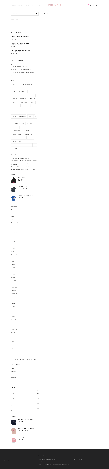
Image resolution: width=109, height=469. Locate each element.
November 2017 (14, 322)
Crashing (15, 98)
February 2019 (13, 277)
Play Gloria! (26, 75)
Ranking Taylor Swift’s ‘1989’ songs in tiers (25, 72)
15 (49, 13)
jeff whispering (16, 109)
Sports (12, 226)
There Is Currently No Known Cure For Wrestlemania (21, 166)
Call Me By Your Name (17, 95)
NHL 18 (14, 120)
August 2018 (13, 296)
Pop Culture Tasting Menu (18, 123)
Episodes (13, 209)
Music (12, 219)
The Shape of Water (17, 141)
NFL (36, 116)
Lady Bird (25, 109)
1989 (13, 87)
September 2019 (14, 254)
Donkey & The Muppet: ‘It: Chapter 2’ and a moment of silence (23, 169)
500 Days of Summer (27, 84)
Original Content (14, 222)
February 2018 (13, 316)
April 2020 (13, 248)
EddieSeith (15, 63)
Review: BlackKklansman (24, 63)
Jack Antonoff (16, 105)
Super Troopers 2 (16, 130)
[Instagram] (8, 460)
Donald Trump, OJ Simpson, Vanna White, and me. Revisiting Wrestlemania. (21, 51)
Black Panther (30, 87)
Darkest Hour (23, 98)
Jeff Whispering (14, 213)
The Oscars (15, 137)
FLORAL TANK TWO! (28, 69)
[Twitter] (5, 460)
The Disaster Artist (28, 134)
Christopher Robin (30, 95)
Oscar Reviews (22, 120)
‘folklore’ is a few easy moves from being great (20, 158)
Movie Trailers (22, 116)
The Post (23, 137)
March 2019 (13, 274)
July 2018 (13, 300)
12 (47, 13)
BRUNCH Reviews (22, 91)
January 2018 (13, 319)
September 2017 (14, 329)
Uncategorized (14, 232)
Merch (12, 341)
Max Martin (30, 112)
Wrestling (15, 148)
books (14, 91)
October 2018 (13, 290)
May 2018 (13, 306)
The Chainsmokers (17, 134)
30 (51, 13)
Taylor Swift (26, 130)
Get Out (32, 102)
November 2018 (14, 287)
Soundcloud (13, 371)
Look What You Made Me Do (19, 112)
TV (11, 229)
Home (12, 338)
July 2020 (13, 245)
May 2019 (13, 267)
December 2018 (14, 283)
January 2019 (13, 280)
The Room (30, 137)
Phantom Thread (32, 120)
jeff (33, 105)
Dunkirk (14, 102)
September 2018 (14, 293)
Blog (12, 348)
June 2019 (13, 264)
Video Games (13, 235)
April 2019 (13, 270)
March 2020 (13, 251)
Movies (14, 116)
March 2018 (13, 313)
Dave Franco (32, 98)
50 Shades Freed (16, 84)
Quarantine (30, 123)
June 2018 (13, 303)
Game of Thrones (23, 102)
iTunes (12, 368)
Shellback (32, 127)
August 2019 (13, 258)
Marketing (13, 23)
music (30, 116)
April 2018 (13, 309)
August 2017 (13, 332)
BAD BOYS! (26, 66)
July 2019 (13, 261)
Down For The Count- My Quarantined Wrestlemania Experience (20, 44)
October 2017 (13, 326)
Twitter (12, 344)
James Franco (25, 105)
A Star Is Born (21, 87)
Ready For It (15, 127)
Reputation (23, 127)
